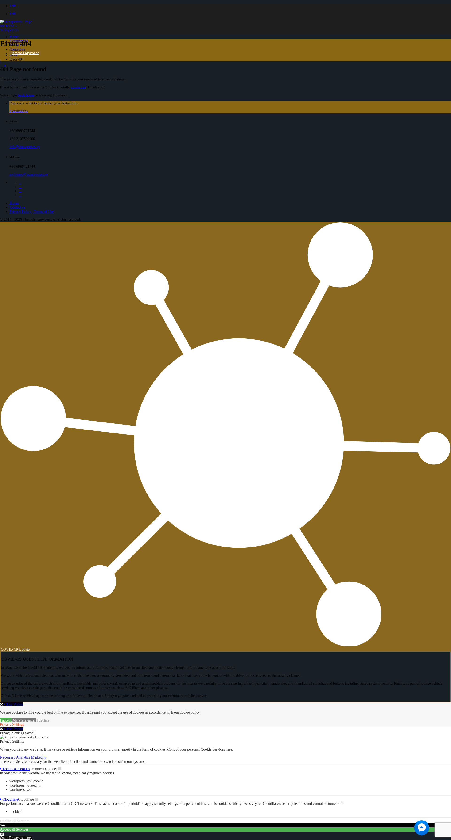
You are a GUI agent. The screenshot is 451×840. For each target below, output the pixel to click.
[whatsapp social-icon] (20, 195)
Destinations (18, 111)
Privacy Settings (12, 724)
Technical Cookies (15, 769)
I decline (43, 720)
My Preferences (24, 720)
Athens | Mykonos (25, 53)
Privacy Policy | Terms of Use (31, 211)
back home (26, 95)
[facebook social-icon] (20, 182)
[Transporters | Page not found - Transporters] (17, 30)
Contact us (17, 49)
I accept (6, 720)
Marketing (38, 757)
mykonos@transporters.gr (28, 174)
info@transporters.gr (24, 147)
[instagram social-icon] (20, 191)
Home (14, 37)
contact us (78, 87)
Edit (12, 6)
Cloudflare (9, 799)
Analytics (23, 757)
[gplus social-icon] (20, 187)
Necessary (8, 757)
